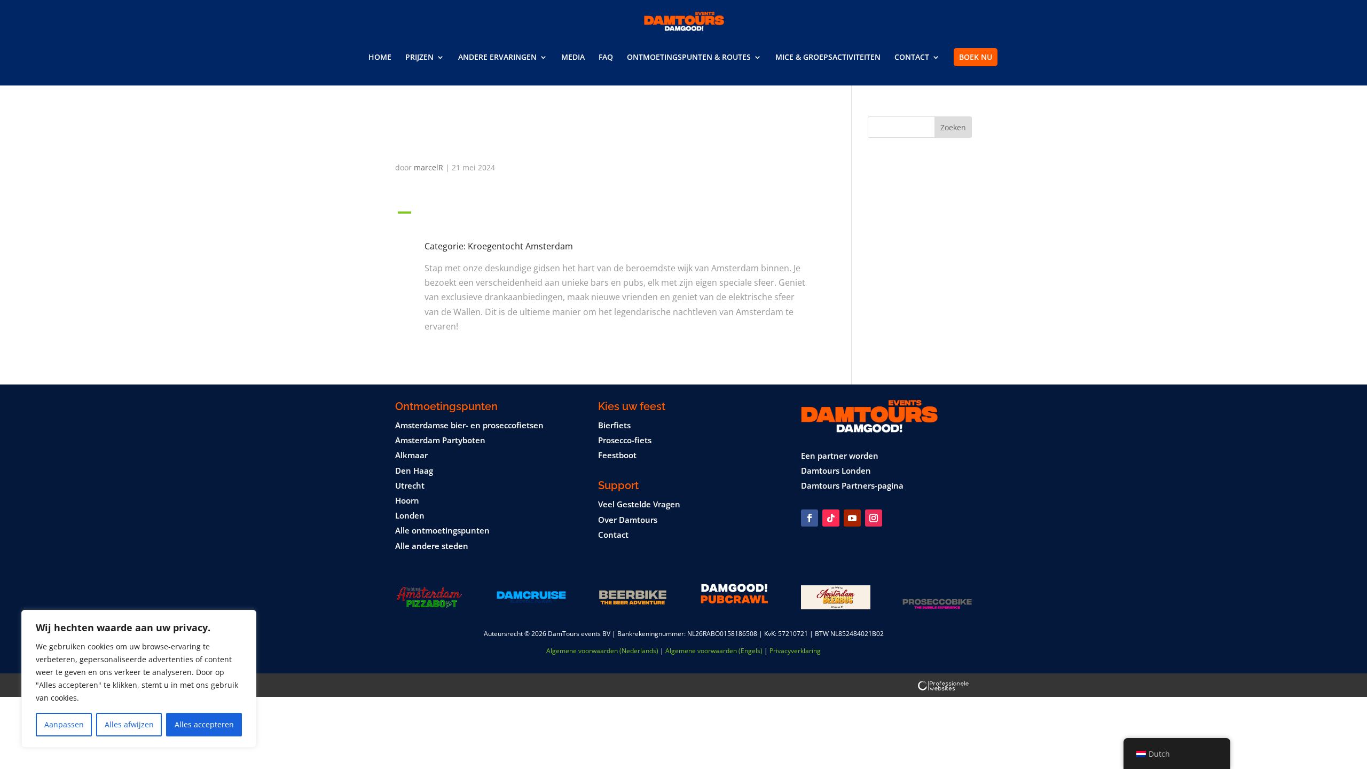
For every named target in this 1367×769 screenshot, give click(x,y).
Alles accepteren (204, 724)
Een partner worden (839, 455)
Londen (410, 515)
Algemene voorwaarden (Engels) (714, 650)
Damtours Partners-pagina (852, 485)
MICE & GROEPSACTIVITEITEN (828, 57)
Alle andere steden (431, 545)
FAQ (606, 57)
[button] (607, 215)
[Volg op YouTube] (852, 518)
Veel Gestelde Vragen (639, 504)
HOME (379, 57)
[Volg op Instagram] (873, 518)
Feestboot (617, 455)
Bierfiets (614, 425)
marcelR (428, 167)
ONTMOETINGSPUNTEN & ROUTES (689, 57)
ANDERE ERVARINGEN (497, 57)
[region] (138, 679)
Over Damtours (627, 519)
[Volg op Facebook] (809, 518)
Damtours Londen (836, 470)
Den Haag (414, 470)
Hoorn (407, 500)
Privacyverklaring (795, 650)
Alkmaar (411, 455)
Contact (613, 534)
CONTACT (911, 57)
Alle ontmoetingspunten (442, 530)
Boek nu (975, 57)
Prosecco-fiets (624, 440)
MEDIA (573, 57)
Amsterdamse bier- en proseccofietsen (469, 425)
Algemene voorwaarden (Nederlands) (602, 650)
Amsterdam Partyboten (440, 440)
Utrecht (410, 485)
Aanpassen (64, 724)
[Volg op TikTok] (830, 518)
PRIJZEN (419, 57)
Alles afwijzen (129, 724)
